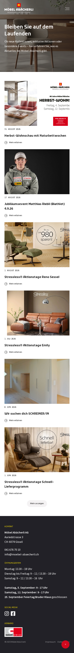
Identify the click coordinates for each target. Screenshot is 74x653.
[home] (18, 8)
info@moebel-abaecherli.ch (21, 554)
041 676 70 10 (12, 550)
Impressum (50, 642)
